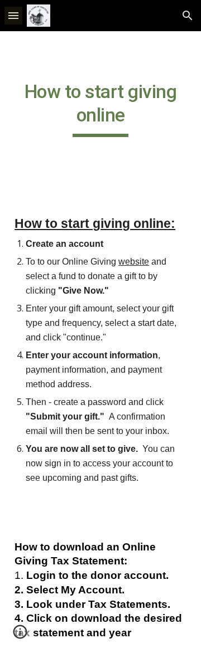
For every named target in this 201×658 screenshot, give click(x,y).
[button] (13, 15)
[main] (100, 114)
